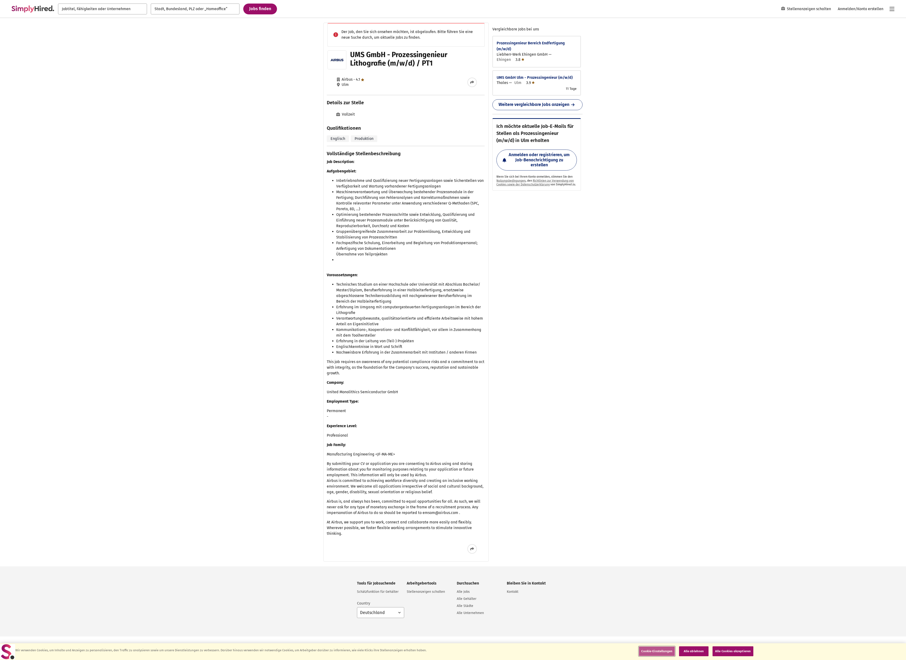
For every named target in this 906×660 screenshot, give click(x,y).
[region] (453, 651)
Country (363, 603)
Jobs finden (260, 8)
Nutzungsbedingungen (511, 180)
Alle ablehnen (694, 651)
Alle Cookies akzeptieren (733, 651)
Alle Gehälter (466, 599)
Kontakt (512, 592)
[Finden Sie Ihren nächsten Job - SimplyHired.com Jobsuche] (32, 9)
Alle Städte (465, 606)
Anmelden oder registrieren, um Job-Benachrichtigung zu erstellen (539, 159)
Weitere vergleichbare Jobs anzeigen (534, 104)
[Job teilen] (472, 82)
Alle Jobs (463, 592)
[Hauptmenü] (892, 9)
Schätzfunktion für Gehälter (377, 592)
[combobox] (102, 9)
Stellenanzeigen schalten (809, 9)
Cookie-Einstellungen (656, 651)
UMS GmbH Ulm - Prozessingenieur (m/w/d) (535, 77)
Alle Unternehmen (470, 613)
